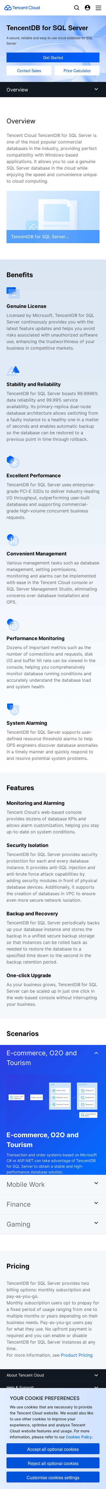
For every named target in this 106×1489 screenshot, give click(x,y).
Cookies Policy (78, 1437)
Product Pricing (77, 1355)
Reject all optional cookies (53, 1463)
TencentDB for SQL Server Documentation (38, 236)
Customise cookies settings (53, 1477)
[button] (53, 1059)
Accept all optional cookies (53, 1449)
